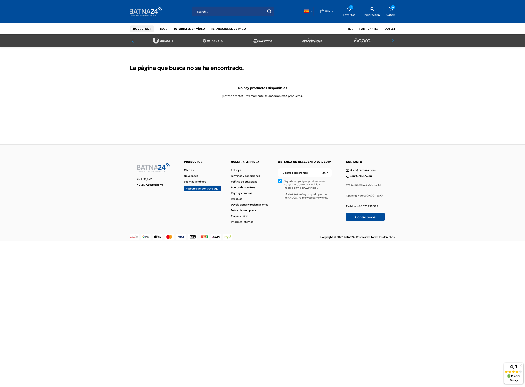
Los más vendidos (195, 181)
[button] (308, 11)
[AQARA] (362, 41)
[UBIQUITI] (163, 41)
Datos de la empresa (243, 210)
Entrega (236, 170)
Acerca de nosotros (243, 187)
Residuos (236, 198)
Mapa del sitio (239, 216)
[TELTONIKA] (262, 41)
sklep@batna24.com (362, 170)
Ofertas (189, 170)
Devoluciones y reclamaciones (249, 204)
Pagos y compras (241, 193)
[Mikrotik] (213, 41)
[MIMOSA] (312, 41)
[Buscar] (269, 11)
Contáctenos (365, 216)
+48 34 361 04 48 (360, 176)
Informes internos (242, 221)
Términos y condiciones (245, 175)
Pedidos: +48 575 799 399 (362, 206)
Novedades (191, 175)
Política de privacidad (244, 181)
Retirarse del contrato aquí (202, 188)
